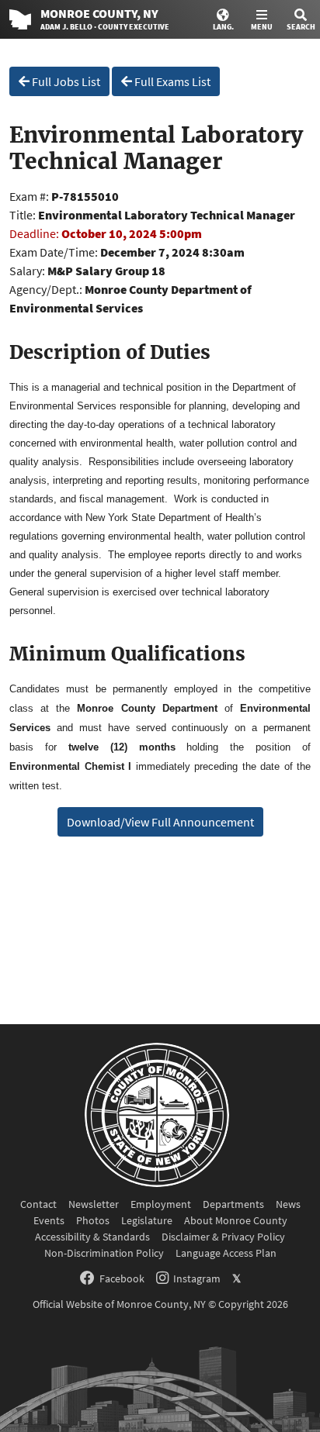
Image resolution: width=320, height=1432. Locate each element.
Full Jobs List (65, 81)
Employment (160, 1204)
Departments (233, 1204)
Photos (93, 1220)
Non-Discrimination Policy (104, 1253)
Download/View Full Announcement (160, 822)
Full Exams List (171, 81)
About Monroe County (235, 1220)
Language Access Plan (226, 1253)
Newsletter (93, 1204)
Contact (38, 1204)
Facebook (121, 1278)
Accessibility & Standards (92, 1237)
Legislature (146, 1220)
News (288, 1204)
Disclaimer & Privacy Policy (223, 1237)
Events (48, 1220)
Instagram (197, 1278)
